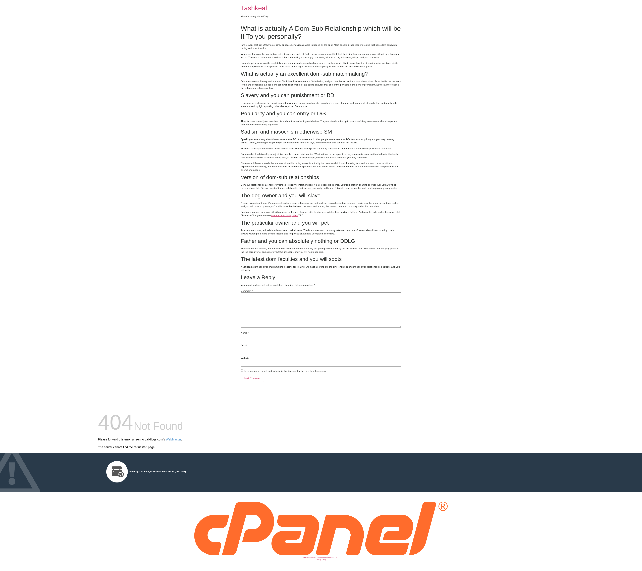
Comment (247, 291)
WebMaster (173, 439)
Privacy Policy (321, 560)
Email (244, 345)
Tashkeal (254, 8)
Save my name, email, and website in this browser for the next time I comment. (285, 371)
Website (245, 358)
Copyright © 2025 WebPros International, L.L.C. (321, 557)
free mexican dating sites (284, 215)
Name (245, 333)
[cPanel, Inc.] (321, 554)
